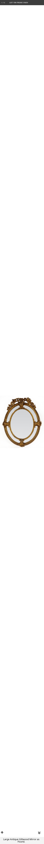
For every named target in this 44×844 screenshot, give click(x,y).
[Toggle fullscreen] (31, 2)
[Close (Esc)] (41, 2)
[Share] (36, 2)
